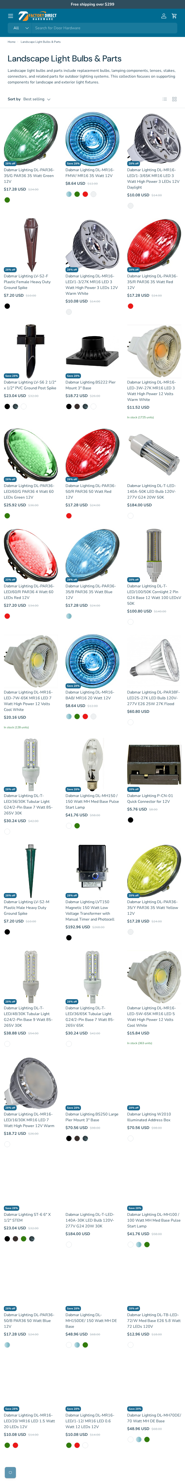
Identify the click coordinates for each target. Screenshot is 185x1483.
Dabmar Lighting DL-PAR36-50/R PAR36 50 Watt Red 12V (91, 491)
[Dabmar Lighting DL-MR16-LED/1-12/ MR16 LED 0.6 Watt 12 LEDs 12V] (92, 1384)
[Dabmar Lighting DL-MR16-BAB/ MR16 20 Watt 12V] (92, 661)
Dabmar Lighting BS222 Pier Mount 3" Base (91, 385)
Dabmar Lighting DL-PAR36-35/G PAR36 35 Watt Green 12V (29, 175)
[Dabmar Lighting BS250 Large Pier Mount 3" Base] (92, 1083)
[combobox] (92, 28)
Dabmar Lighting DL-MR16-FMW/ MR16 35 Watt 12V (90, 172)
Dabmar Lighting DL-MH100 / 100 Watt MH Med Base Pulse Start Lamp (154, 1220)
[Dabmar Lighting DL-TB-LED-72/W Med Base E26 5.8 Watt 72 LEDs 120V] (154, 1284)
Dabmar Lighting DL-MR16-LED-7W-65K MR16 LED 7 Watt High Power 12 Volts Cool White (28, 701)
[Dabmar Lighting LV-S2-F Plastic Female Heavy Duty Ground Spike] (31, 245)
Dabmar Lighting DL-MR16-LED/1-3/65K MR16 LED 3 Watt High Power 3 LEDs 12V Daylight (153, 178)
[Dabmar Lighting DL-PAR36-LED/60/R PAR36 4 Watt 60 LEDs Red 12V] (31, 555)
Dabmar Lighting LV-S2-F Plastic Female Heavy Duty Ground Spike (27, 281)
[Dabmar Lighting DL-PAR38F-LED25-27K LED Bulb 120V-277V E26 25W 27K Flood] (154, 661)
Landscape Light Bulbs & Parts (41, 42)
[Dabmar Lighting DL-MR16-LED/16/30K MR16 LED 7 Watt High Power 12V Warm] (31, 1083)
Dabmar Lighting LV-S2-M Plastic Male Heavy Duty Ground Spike (26, 907)
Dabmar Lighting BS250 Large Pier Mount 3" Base (92, 1117)
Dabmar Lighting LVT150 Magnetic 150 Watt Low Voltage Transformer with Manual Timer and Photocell (90, 910)
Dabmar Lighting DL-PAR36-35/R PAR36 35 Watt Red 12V (152, 281)
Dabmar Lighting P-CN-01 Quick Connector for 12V (150, 798)
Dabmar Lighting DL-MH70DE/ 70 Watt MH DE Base (154, 1418)
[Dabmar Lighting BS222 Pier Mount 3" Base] (92, 351)
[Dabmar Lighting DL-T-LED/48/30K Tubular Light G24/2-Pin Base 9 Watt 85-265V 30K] (31, 977)
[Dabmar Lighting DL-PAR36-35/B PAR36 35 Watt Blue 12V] (92, 555)
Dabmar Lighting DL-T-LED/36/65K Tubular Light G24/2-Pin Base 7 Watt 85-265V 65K (90, 1016)
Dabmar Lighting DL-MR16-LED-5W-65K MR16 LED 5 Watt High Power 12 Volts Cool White (151, 1016)
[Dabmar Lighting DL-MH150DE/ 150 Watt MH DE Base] (92, 1284)
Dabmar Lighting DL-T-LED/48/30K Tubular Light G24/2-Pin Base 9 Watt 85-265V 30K (28, 1016)
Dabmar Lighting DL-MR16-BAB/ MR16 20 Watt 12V (90, 695)
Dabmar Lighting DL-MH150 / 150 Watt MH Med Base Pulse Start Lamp (92, 801)
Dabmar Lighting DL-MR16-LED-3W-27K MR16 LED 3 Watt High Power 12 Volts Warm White (151, 391)
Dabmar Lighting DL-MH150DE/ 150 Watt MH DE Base (91, 1320)
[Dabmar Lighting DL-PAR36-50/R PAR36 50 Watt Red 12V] (92, 455)
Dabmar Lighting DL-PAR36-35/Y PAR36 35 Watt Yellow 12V (152, 907)
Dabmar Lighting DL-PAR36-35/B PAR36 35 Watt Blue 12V (91, 591)
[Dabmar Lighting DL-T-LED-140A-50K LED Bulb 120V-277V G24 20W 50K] (154, 455)
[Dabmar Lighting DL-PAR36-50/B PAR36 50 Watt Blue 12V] (31, 1284)
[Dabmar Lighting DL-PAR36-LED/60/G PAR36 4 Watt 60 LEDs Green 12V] (31, 455)
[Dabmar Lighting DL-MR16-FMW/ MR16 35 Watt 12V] (92, 139)
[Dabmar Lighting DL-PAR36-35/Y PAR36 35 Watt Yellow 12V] (154, 871)
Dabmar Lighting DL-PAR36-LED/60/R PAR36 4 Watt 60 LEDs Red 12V (29, 591)
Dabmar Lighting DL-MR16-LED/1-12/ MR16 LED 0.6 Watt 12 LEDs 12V (90, 1421)
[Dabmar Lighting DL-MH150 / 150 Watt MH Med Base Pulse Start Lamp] (92, 765)
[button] (174, 16)
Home (11, 42)
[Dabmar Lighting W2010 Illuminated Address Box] (154, 1083)
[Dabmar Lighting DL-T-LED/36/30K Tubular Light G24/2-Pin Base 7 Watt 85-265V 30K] (31, 765)
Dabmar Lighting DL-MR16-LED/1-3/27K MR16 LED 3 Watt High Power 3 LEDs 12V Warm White (92, 284)
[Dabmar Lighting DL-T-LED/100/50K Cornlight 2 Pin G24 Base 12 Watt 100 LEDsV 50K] (154, 555)
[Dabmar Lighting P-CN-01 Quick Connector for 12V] (154, 765)
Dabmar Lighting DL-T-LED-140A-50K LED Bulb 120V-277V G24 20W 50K (151, 491)
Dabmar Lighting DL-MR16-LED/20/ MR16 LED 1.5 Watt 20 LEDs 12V (29, 1421)
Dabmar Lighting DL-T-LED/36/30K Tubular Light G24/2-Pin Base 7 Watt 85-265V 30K (28, 804)
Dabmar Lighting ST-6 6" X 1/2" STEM (27, 1217)
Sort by (14, 99)
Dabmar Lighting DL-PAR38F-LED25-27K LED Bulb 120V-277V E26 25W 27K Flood (153, 698)
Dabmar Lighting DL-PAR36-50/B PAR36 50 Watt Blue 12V (29, 1320)
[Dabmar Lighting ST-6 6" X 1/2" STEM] (31, 1184)
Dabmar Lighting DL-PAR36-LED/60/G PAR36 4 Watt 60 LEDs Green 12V (29, 491)
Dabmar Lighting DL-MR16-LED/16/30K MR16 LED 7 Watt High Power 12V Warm (29, 1120)
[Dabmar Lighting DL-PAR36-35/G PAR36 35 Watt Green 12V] (31, 139)
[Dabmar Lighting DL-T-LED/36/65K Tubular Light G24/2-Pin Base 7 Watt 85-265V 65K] (92, 977)
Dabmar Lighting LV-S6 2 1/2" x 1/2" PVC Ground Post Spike (30, 385)
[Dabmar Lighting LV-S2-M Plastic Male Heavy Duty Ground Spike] (31, 871)
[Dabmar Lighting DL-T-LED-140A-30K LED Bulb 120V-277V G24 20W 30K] (92, 1184)
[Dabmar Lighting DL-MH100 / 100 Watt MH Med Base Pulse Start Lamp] (154, 1184)
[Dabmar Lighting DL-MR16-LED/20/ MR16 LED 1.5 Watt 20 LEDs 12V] (31, 1384)
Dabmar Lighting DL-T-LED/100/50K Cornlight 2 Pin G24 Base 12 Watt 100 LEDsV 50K (154, 594)
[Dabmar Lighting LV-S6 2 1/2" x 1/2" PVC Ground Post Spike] (31, 351)
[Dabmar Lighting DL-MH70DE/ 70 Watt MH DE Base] (154, 1384)
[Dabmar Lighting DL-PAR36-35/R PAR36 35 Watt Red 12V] (154, 245)
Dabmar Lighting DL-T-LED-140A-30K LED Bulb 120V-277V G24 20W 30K (90, 1220)
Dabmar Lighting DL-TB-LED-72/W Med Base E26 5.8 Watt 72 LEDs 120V (154, 1320)
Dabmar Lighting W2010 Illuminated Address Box (149, 1117)
